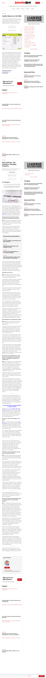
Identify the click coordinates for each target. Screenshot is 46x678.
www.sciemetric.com (6, 71)
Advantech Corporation (28, 26)
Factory (13, 8)
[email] (15, 30)
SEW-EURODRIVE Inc (28, 42)
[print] (21, 30)
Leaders (32, 8)
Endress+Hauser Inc (27, 33)
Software (3, 13)
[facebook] (8, 30)
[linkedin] (10, 30)
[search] (4, 2)
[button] (3, 2)
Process (18, 8)
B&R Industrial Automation (28, 28)
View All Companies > (34, 176)
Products (23, 8)
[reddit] (13, 30)
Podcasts (28, 8)
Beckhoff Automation (28, 29)
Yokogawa (26, 46)
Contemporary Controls (28, 32)
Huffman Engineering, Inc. (28, 36)
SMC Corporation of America (29, 45)
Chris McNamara (12, 172)
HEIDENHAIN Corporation (28, 35)
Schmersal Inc (26, 41)
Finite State (4, 213)
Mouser (25, 39)
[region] (23, 676)
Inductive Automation (28, 38)
